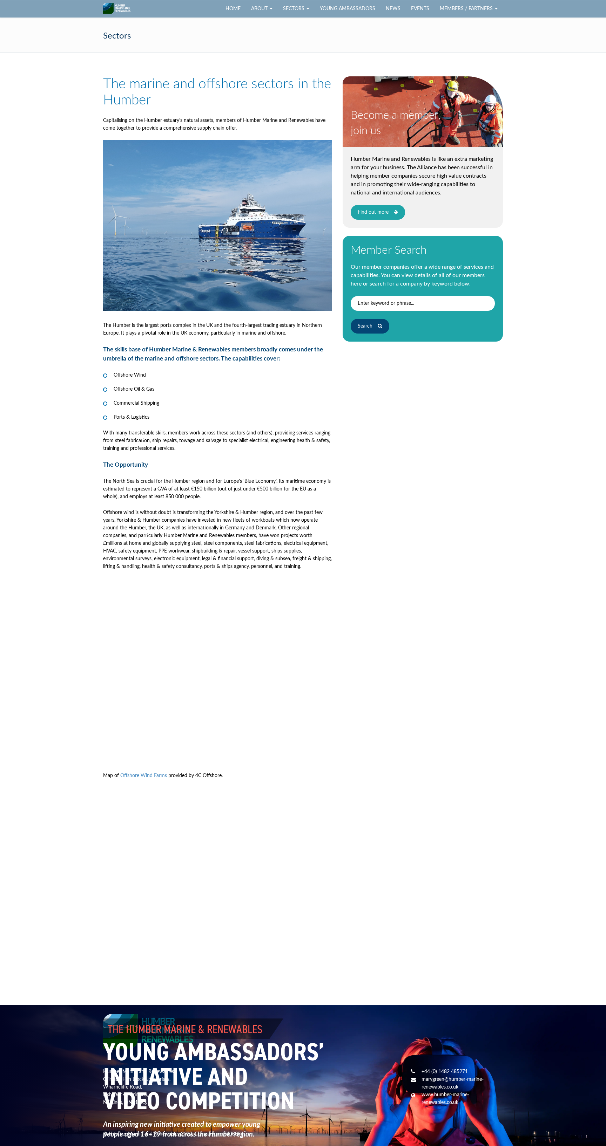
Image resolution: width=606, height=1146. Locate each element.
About (260, 8)
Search (365, 326)
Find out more (373, 212)
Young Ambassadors (347, 8)
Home (233, 8)
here (356, 284)
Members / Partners (467, 8)
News (393, 8)
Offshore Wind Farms (143, 775)
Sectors (294, 8)
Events (420, 8)
